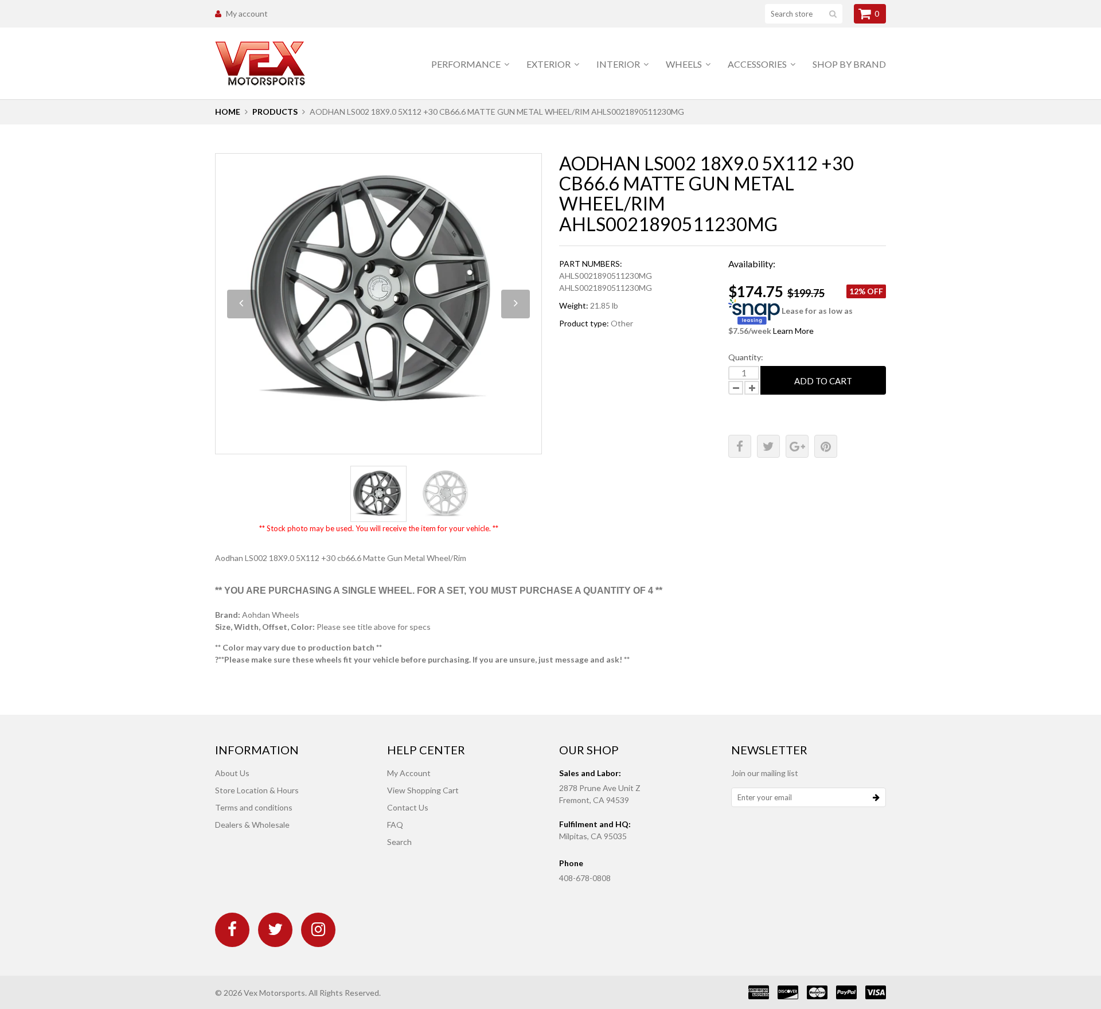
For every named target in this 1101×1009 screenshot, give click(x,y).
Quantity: (745, 357)
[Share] (739, 446)
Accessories (758, 64)
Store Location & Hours (257, 790)
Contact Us (407, 807)
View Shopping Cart (423, 790)
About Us (232, 773)
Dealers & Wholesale (252, 824)
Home (227, 111)
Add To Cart (823, 381)
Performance (466, 64)
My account (247, 13)
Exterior (549, 64)
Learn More (793, 331)
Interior (619, 64)
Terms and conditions (253, 807)
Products (275, 111)
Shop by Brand (849, 64)
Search (399, 842)
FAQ (395, 824)
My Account (409, 773)
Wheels (685, 64)
